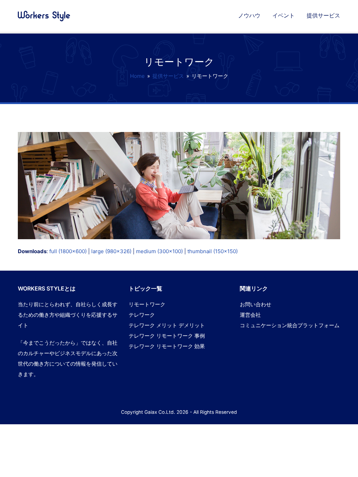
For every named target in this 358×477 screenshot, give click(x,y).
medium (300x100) (159, 251)
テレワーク (142, 314)
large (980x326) (111, 251)
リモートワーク (147, 304)
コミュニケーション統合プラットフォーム (289, 325)
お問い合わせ (255, 304)
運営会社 (250, 314)
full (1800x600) (68, 251)
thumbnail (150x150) (212, 251)
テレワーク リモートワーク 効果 (167, 346)
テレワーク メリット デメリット (167, 325)
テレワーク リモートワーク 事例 (167, 335)
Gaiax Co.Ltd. (159, 412)
